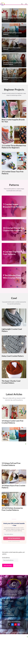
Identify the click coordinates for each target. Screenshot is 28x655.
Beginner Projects (8, 601)
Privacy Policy (7, 612)
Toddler (6, 606)
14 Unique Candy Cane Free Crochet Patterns (12, 422)
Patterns (6, 603)
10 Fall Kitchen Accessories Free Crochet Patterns (12, 509)
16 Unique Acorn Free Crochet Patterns (13, 486)
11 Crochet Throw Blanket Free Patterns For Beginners (14, 146)
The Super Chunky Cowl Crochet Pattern (11, 382)
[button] (22, 4)
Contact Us (7, 608)
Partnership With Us (9, 615)
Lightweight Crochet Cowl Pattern (12, 330)
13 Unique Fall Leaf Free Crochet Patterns (11, 464)
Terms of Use (7, 613)
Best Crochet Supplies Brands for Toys (13, 121)
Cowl (5, 604)
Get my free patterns (14, 538)
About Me (6, 610)
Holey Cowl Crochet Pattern (13, 356)
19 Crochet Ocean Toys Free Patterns (12, 173)
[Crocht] (3, 4)
